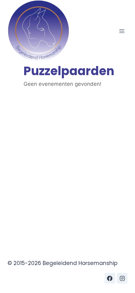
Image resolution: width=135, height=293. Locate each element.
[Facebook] (110, 278)
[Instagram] (122, 278)
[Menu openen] (121, 31)
